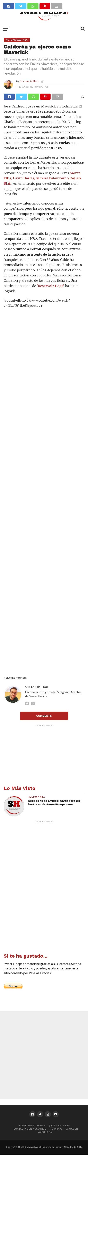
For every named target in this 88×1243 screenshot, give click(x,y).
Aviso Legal (45, 1132)
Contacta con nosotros (30, 1129)
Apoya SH (72, 1129)
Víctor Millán (29, 81)
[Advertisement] (44, 493)
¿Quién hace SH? (59, 1125)
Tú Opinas (56, 1129)
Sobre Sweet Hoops (32, 1125)
